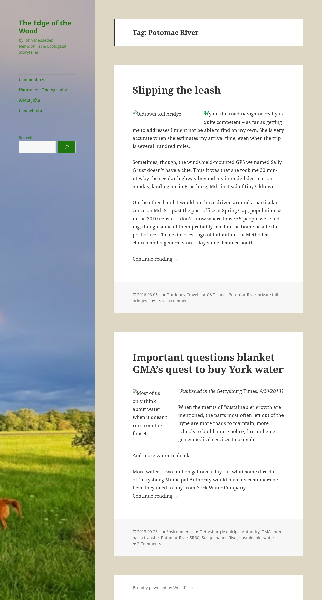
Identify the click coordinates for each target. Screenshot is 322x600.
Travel (192, 294)
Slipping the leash (177, 89)
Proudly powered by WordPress (163, 587)
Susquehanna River (219, 537)
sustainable (250, 537)
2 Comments (149, 543)
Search (26, 137)
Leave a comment (172, 300)
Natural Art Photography (43, 90)
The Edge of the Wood (45, 27)
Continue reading (156, 259)
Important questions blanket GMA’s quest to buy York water (208, 363)
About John (29, 100)
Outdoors (175, 294)
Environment (178, 531)
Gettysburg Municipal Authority (229, 531)
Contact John (31, 110)
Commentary (31, 79)
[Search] (67, 147)
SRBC (194, 537)
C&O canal (217, 294)
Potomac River (242, 294)
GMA (266, 531)
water (268, 537)
